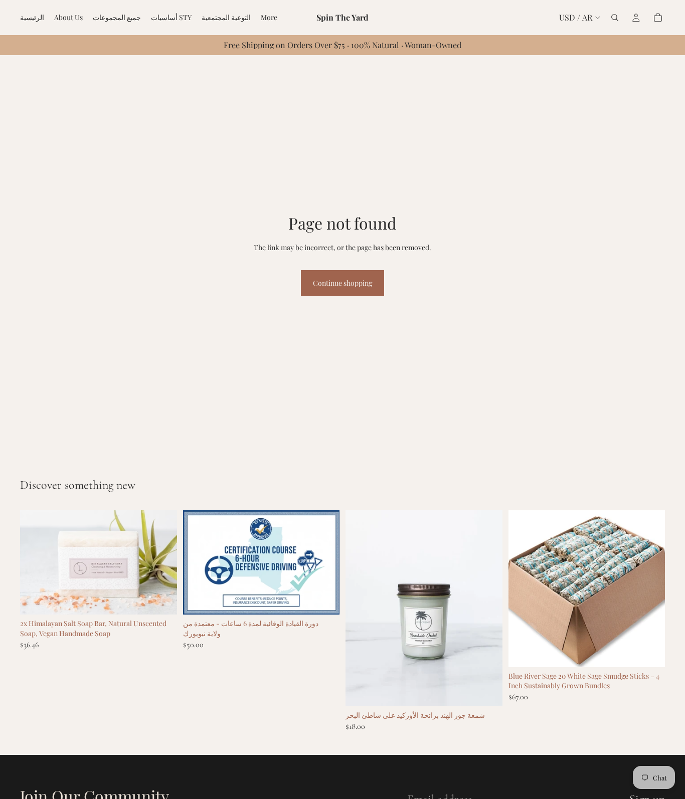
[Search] (615, 18)
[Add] (161, 599)
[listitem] (269, 18)
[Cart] (658, 18)
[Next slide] (162, 562)
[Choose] (487, 691)
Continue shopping (342, 283)
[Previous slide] (35, 562)
